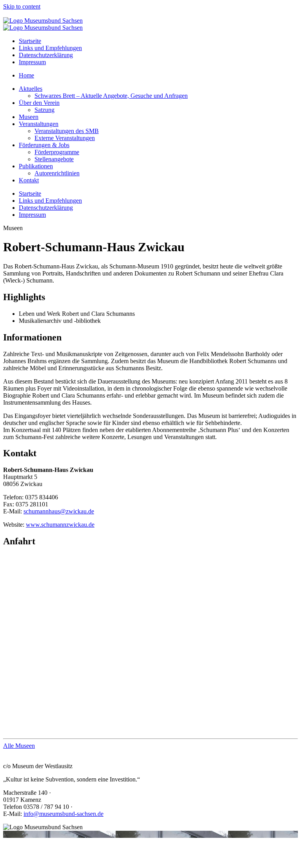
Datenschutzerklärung (46, 55)
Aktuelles (30, 88)
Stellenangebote (54, 159)
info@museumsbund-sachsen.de (63, 813)
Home (26, 75)
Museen (28, 116)
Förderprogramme (56, 152)
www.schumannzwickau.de (60, 524)
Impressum (32, 62)
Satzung (44, 109)
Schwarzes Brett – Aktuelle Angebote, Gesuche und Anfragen (111, 95)
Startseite (30, 41)
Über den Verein (39, 102)
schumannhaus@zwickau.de (59, 511)
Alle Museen (19, 745)
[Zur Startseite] (43, 20)
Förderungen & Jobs (44, 145)
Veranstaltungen (38, 124)
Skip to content (21, 6)
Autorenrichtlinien (57, 173)
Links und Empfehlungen (50, 48)
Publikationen (36, 166)
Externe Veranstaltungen (64, 138)
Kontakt (29, 180)
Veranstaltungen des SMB (66, 131)
